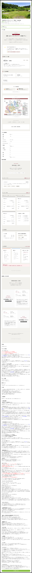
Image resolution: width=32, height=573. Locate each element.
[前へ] (3, 10)
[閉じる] (1, 1)
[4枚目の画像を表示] (17, 17)
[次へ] (29, 10)
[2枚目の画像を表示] (15, 17)
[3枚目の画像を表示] (16, 17)
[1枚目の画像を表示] (14, 17)
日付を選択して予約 (16, 570)
